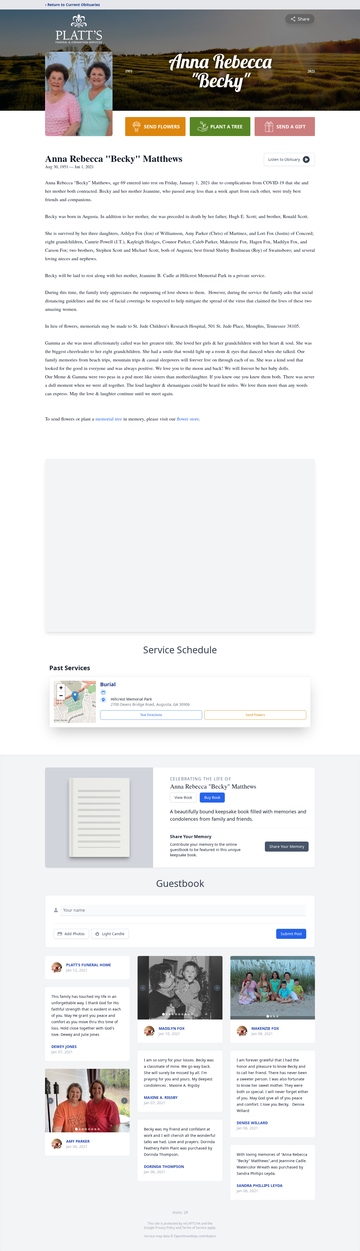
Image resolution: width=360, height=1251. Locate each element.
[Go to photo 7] (95, 1129)
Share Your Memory (286, 846)
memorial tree (108, 419)
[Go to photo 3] (83, 1129)
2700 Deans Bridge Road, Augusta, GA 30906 (150, 704)
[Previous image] (50, 1101)
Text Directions (151, 715)
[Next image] (124, 1101)
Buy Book (212, 797)
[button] (75, 696)
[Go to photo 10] (192, 1014)
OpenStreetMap (185, 1236)
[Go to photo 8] (99, 1129)
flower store (188, 419)
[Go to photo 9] (189, 1014)
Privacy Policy (165, 1227)
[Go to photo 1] (76, 1129)
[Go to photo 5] (89, 1129)
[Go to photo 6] (92, 1129)
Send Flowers (255, 715)
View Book (183, 797)
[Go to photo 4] (86, 1129)
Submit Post (291, 933)
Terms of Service (194, 1227)
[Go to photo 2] (80, 1129)
